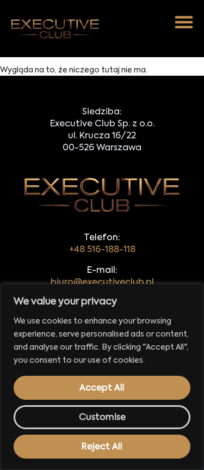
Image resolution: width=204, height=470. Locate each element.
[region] (102, 377)
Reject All (102, 447)
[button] (184, 21)
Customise (102, 417)
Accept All (102, 388)
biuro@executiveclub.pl (102, 282)
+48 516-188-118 (102, 250)
